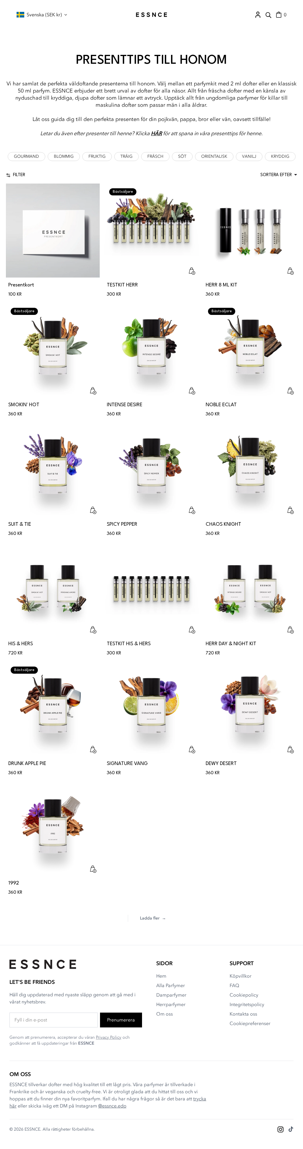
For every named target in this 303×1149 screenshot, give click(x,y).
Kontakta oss (243, 1014)
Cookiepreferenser (250, 1023)
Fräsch (155, 156)
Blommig (64, 156)
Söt (182, 156)
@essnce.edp (112, 1106)
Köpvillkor (241, 976)
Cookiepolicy (244, 995)
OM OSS (20, 1074)
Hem (161, 976)
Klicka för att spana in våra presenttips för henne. (199, 133)
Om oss (164, 1014)
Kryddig (280, 156)
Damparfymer (171, 995)
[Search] (268, 14)
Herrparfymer (171, 1004)
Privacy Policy (108, 1037)
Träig (126, 156)
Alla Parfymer (170, 985)
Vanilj (249, 156)
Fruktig (97, 156)
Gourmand (26, 156)
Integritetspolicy (247, 1004)
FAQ (234, 985)
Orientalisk (214, 156)
